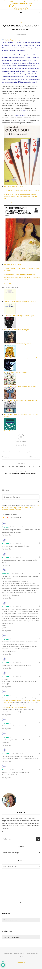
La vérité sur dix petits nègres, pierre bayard (19, 315)
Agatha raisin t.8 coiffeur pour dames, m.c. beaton (20, 400)
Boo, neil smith (9, 431)
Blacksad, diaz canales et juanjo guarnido (17, 344)
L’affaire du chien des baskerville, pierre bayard (20, 301)
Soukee (6, 457)
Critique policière (8, 452)
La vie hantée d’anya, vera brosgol (15, 372)
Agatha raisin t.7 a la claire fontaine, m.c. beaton (20, 386)
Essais (21, 22)
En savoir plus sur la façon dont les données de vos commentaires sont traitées (20, 508)
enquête (18, 452)
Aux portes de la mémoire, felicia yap (16, 330)
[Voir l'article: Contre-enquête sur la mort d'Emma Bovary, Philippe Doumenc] (22, 234)
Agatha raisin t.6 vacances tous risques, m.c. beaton (21, 358)
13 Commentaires (34, 457)
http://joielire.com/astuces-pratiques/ (14, 707)
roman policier (27, 452)
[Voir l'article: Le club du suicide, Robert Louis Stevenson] (22, 155)
